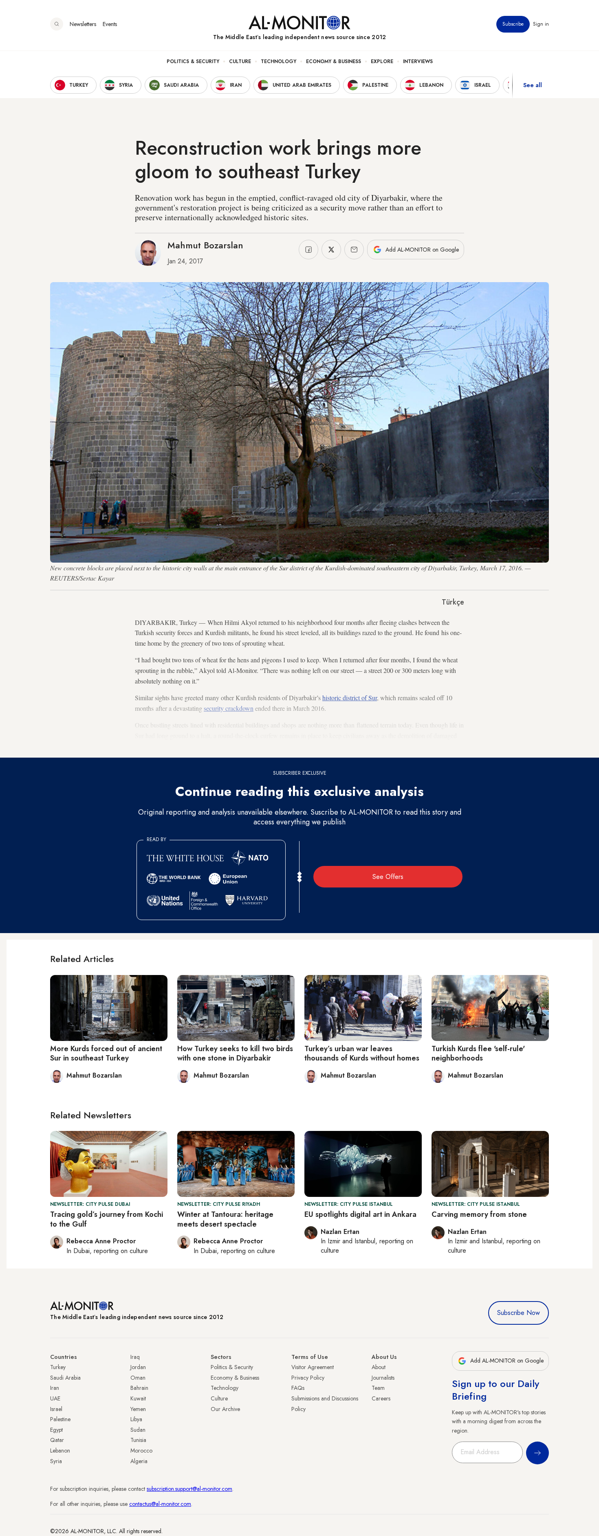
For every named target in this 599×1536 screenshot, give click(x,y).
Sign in (541, 24)
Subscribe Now (518, 1312)
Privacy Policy (307, 1378)
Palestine (60, 1419)
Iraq (135, 1357)
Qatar (57, 1440)
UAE (55, 1398)
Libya (136, 1419)
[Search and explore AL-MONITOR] (56, 24)
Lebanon (60, 1450)
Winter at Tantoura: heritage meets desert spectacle (225, 1219)
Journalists (383, 1378)
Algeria (139, 1461)
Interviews (418, 61)
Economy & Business (333, 61)
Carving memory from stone (479, 1214)
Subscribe (513, 24)
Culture (240, 61)
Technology (278, 61)
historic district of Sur (349, 697)
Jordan (138, 1367)
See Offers (387, 876)
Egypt (56, 1430)
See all (532, 85)
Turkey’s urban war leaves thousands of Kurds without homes (361, 1053)
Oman (137, 1378)
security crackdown (228, 708)
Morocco (141, 1450)
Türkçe (453, 602)
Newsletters (83, 24)
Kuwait (138, 1398)
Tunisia (138, 1440)
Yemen (138, 1409)
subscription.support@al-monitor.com (189, 1489)
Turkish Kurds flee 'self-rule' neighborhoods (478, 1053)
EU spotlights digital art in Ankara (360, 1214)
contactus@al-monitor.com (160, 1504)
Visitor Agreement (312, 1367)
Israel (56, 1409)
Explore (382, 61)
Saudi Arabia (65, 1378)
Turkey (58, 1367)
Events (110, 24)
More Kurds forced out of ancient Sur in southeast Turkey (106, 1053)
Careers (381, 1398)
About (378, 1367)
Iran (54, 1388)
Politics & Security (193, 61)
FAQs (297, 1388)
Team (378, 1388)
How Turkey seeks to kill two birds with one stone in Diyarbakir (235, 1053)
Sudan (137, 1430)
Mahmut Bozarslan (205, 245)
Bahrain (139, 1388)
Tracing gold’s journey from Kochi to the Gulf (106, 1219)
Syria (56, 1461)
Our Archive (225, 1409)
